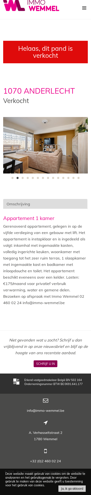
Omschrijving (18, 204)
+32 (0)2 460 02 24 (45, 461)
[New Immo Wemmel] (31, 5)
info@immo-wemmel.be (45, 410)
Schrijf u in (45, 364)
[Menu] (84, 7)
